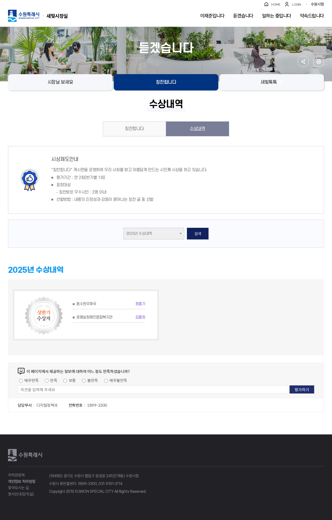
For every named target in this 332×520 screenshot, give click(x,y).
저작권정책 (16, 475)
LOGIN (296, 4)
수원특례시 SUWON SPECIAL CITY (57, 15)
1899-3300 (87, 483)
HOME (275, 4)
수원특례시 (25, 455)
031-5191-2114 (110, 483)
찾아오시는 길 (18, 487)
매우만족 (31, 380)
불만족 (92, 380)
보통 (72, 380)
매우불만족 (118, 380)
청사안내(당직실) (21, 494)
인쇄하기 (318, 61)
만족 (53, 380)
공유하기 (303, 61)
